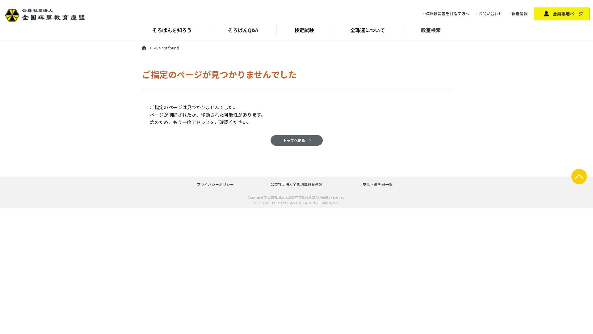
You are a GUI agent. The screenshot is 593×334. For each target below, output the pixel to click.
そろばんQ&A (243, 30)
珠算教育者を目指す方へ (447, 13)
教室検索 (431, 30)
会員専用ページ (568, 14)
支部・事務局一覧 (378, 184)
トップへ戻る (294, 140)
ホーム (144, 48)
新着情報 (519, 13)
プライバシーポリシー (215, 184)
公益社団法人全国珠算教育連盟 (296, 184)
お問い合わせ (490, 13)
